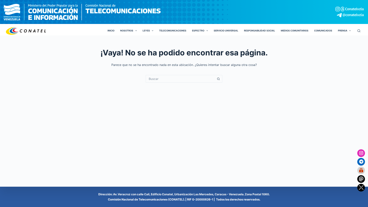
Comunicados (323, 30)
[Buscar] (358, 30)
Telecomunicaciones (172, 30)
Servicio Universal (226, 30)
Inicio (111, 30)
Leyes (146, 30)
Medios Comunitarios (294, 30)
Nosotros (126, 30)
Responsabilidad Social (259, 30)
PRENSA (342, 30)
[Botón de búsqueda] (218, 79)
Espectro (198, 30)
